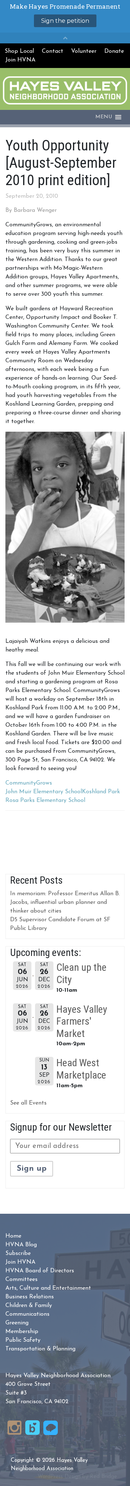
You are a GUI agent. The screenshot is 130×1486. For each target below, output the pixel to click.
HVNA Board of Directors (39, 1271)
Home (13, 1236)
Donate (114, 51)
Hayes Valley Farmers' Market (81, 1021)
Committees (21, 1279)
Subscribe (18, 1253)
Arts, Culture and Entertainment (48, 1288)
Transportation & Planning (40, 1349)
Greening (17, 1323)
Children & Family (28, 1305)
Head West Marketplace (81, 1069)
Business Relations (29, 1297)
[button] (103, 117)
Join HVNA (20, 60)
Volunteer (83, 51)
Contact (52, 51)
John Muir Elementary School (43, 792)
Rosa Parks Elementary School (45, 800)
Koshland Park (101, 792)
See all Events (28, 1103)
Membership (21, 1332)
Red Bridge (103, 1476)
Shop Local (19, 51)
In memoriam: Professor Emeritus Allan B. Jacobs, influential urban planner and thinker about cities (65, 902)
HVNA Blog (21, 1245)
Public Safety (22, 1340)
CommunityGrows (28, 783)
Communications (27, 1314)
